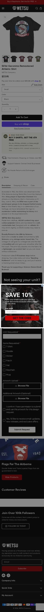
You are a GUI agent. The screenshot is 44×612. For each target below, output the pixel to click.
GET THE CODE (22, 318)
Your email (9, 308)
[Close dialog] (42, 286)
